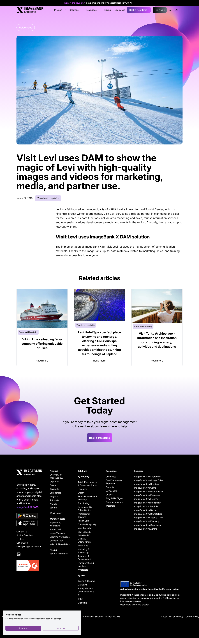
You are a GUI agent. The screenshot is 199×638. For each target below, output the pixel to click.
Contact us (21, 531)
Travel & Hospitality (87, 524)
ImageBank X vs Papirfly (144, 506)
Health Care (83, 520)
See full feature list (59, 553)
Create (53, 485)
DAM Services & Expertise (114, 482)
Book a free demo (138, 10)
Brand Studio (56, 529)
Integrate (54, 496)
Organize (54, 481)
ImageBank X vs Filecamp (144, 521)
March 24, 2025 (24, 198)
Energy (81, 492)
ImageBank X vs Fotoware (144, 495)
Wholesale (83, 569)
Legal (164, 616)
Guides (109, 494)
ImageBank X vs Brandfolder (144, 513)
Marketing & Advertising (83, 551)
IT (78, 595)
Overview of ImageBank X (56, 476)
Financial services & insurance (87, 498)
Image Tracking (57, 533)
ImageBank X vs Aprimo (144, 528)
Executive (82, 602)
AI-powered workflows (55, 524)
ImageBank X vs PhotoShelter (144, 491)
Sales (80, 599)
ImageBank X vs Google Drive (144, 480)
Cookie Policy (192, 616)
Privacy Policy (176, 616)
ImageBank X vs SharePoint (144, 476)
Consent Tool (56, 540)
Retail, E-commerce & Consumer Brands (87, 484)
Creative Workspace (60, 536)
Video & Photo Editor (60, 544)
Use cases (111, 476)
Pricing (53, 550)
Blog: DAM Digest (114, 498)
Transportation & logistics (86, 564)
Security (110, 487)
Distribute (54, 489)
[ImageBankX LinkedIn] (18, 554)
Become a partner (115, 502)
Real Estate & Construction (84, 533)
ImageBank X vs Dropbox (144, 484)
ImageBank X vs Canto (144, 487)
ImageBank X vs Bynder (144, 510)
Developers (111, 490)
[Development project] (151, 584)
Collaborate (55, 492)
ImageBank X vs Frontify (144, 499)
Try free (159, 10)
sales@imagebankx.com (28, 546)
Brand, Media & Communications (86, 590)
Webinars (110, 505)
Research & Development (84, 557)
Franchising (83, 503)
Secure (53, 507)
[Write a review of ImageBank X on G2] (29, 565)
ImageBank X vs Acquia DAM (144, 517)
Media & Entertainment (84, 540)
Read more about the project (134, 604)
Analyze (53, 504)
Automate (54, 500)
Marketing (82, 584)
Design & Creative (86, 581)
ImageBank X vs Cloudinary (144, 525)
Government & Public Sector (85, 508)
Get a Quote (22, 542)
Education (82, 489)
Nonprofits (83, 545)
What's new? (56, 513)
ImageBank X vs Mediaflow (144, 502)
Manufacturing (85, 528)
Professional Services (84, 515)
